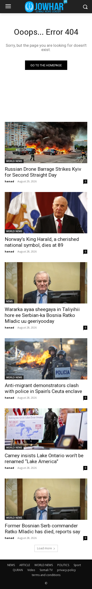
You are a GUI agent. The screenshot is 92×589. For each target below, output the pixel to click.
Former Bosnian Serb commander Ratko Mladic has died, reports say (42, 528)
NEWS (9, 301)
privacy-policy (66, 570)
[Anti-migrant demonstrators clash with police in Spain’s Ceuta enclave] (46, 359)
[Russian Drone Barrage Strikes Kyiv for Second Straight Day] (46, 142)
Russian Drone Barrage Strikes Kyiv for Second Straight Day (43, 172)
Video (31, 570)
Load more (44, 548)
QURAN (18, 570)
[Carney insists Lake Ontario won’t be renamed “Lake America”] (46, 429)
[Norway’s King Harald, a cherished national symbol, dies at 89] (46, 212)
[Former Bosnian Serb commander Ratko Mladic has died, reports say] (46, 499)
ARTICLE (24, 565)
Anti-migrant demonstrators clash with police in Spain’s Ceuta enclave (43, 388)
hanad (9, 181)
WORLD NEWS (14, 161)
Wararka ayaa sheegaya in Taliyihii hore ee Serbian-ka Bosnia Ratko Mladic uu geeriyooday (42, 315)
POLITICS (63, 565)
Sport (77, 565)
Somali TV (46, 570)
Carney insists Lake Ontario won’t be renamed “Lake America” (44, 458)
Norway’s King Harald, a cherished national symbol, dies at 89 (42, 242)
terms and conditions (46, 575)
